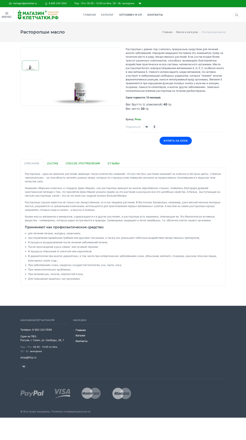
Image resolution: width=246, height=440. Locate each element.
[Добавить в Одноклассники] (154, 126)
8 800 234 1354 (56, 3)
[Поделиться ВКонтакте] (146, 126)
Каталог (80, 335)
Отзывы (113, 163)
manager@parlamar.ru (24, 3)
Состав (52, 163)
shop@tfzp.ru (28, 357)
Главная (81, 330)
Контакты (82, 341)
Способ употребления (83, 163)
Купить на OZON (176, 140)
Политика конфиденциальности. (71, 411)
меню (7, 16)
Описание (31, 163)
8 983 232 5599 (42, 329)
